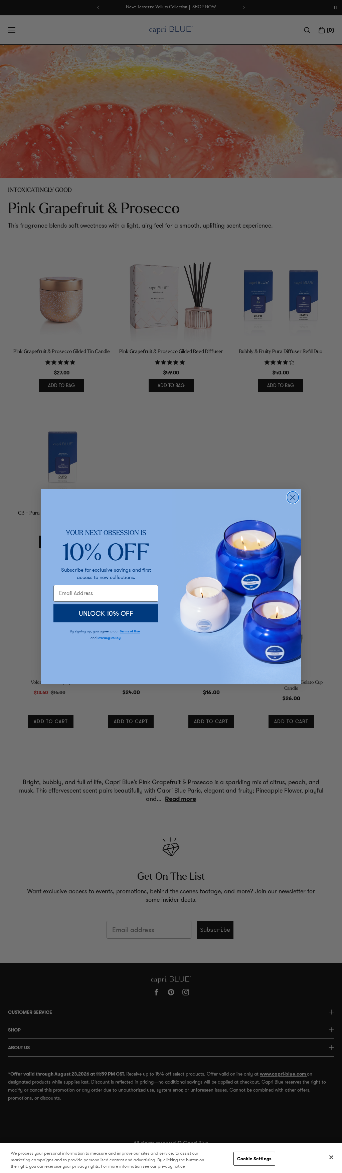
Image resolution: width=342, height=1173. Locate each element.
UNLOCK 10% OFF (106, 613)
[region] (171, 1158)
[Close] (331, 1157)
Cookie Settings (254, 1158)
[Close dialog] (293, 497)
